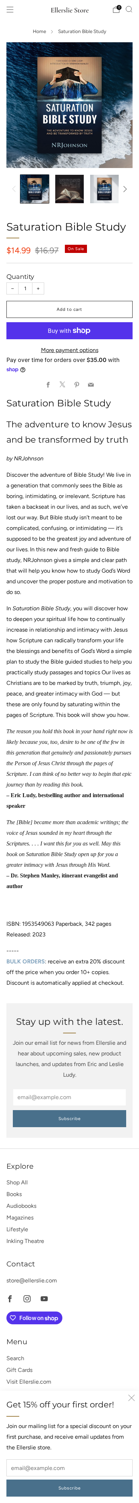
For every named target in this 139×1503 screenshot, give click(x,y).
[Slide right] (123, 189)
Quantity (20, 276)
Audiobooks (21, 1205)
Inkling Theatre (25, 1241)
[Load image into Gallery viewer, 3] (104, 189)
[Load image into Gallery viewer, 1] (34, 189)
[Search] (129, 9)
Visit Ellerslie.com (28, 1381)
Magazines (20, 1217)
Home (39, 31)
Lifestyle (17, 1229)
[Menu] (10, 9)
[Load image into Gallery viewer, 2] (69, 189)
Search (15, 1358)
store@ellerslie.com (31, 1280)
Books (14, 1194)
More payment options (69, 350)
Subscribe (69, 1488)
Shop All (17, 1182)
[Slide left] (15, 189)
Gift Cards (19, 1370)
